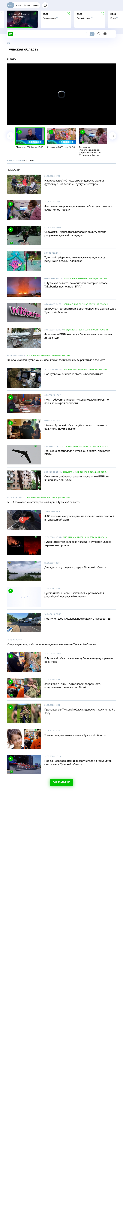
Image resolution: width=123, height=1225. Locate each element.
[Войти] (105, 33)
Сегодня (28, 160)
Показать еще (61, 782)
